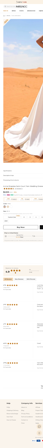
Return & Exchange (12, 413)
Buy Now (21, 227)
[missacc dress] (21, 2)
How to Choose (11, 420)
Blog (22, 410)
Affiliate (38, 407)
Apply (37, 423)
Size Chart (10, 417)
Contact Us (24, 420)
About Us (24, 407)
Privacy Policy (25, 413)
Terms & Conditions (27, 417)
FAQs (8, 407)
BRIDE (8, 15)
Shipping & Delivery (12, 410)
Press (22, 423)
